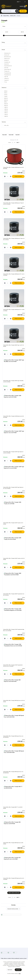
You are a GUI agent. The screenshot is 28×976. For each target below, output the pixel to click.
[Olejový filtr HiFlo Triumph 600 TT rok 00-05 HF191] (14, 796)
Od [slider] (3, 35)
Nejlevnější (11, 134)
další (18, 142)
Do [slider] (25, 35)
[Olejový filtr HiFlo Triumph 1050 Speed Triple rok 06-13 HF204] (14, 227)
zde (20, 973)
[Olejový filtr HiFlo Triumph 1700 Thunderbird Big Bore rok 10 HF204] (14, 618)
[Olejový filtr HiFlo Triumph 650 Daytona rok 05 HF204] (14, 831)
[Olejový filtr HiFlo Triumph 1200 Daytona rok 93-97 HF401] (14, 405)
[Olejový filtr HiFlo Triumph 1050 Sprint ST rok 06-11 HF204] (14, 298)
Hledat (16, 11)
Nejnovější (4, 134)
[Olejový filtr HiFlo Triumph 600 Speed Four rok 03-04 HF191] (14, 725)
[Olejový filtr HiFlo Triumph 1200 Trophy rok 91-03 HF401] (14, 547)
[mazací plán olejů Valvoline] (10, 953)
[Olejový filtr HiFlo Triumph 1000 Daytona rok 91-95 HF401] (14, 156)
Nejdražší (17, 134)
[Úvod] (6, 6)
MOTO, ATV (12, 15)
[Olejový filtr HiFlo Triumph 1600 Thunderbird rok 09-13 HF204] (14, 583)
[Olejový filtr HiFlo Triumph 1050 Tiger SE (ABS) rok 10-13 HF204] (14, 369)
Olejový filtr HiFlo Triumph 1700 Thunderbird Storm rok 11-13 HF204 (12, 665)
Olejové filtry (6, 15)
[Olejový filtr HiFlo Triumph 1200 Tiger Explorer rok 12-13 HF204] (14, 440)
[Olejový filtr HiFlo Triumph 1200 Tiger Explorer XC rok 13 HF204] (14, 476)
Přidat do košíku (18, 176)
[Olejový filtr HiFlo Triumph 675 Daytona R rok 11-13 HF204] (14, 867)
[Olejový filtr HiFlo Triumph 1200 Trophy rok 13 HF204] (14, 511)
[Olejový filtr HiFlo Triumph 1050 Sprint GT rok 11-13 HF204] (14, 263)
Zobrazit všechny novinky (12, 908)
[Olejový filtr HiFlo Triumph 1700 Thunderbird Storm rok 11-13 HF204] (14, 654)
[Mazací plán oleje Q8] (4, 953)
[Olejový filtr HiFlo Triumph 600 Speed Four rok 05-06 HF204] (14, 760)
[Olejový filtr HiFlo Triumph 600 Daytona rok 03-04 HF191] (14, 689)
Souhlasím (18, 969)
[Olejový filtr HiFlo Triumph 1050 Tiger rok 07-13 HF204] (14, 334)
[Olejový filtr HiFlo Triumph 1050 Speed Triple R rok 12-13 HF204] (14, 192)
